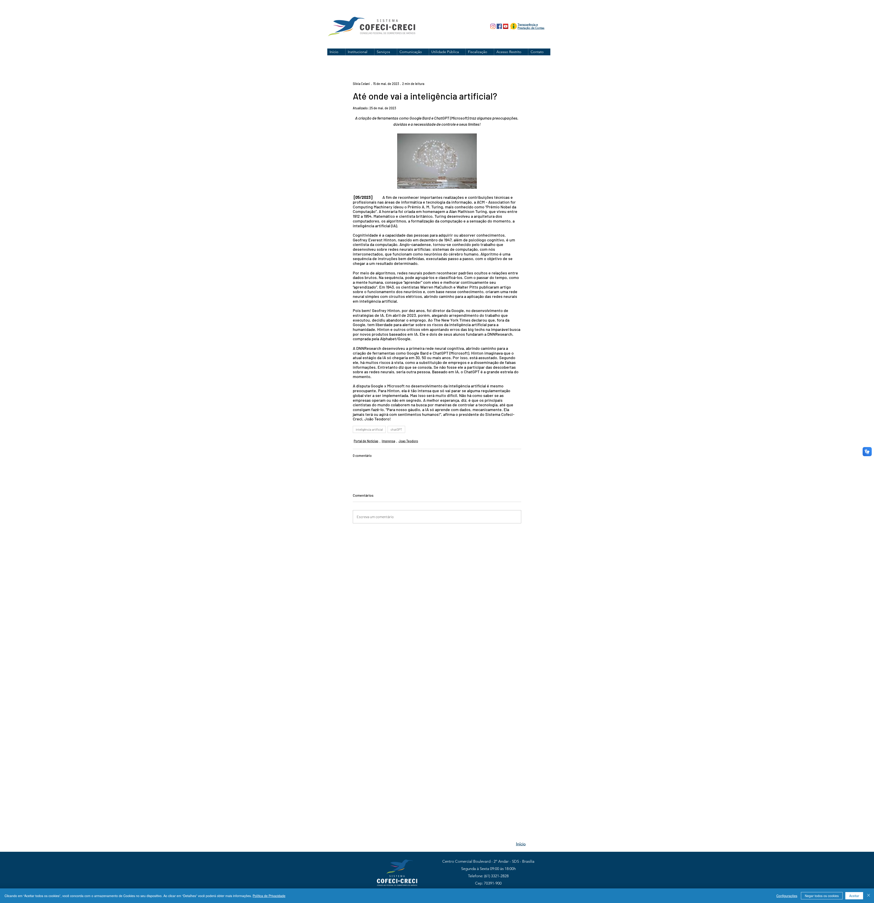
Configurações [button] (786, 895)
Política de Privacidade (269, 895)
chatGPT (396, 429)
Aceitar (854, 895)
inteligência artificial (369, 429)
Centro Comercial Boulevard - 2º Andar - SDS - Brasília (488, 861)
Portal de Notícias (366, 441)
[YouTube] (505, 26)
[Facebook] (499, 26)
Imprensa (388, 441)
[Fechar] (868, 895)
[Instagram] (492, 26)
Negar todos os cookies (822, 895)
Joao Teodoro (408, 441)
